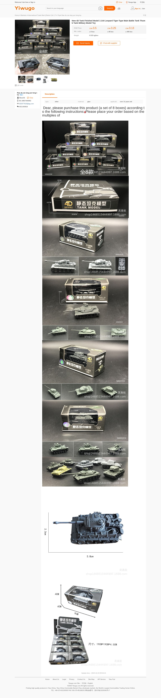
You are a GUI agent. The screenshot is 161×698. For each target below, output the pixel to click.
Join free (25, 2)
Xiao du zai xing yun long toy (71, 15)
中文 (144, 15)
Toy (59, 15)
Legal (64, 679)
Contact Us (81, 679)
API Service (102, 679)
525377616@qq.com (26, 104)
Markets (23, 15)
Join (143, 8)
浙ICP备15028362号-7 (102, 690)
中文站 (142, 2)
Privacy (71, 679)
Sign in (32, 2)
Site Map (91, 679)
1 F (55, 15)
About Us (56, 679)
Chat (120, 2)
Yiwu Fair (112, 679)
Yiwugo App (132, 2)
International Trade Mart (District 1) (40, 15)
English (90, 683)
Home (17, 15)
